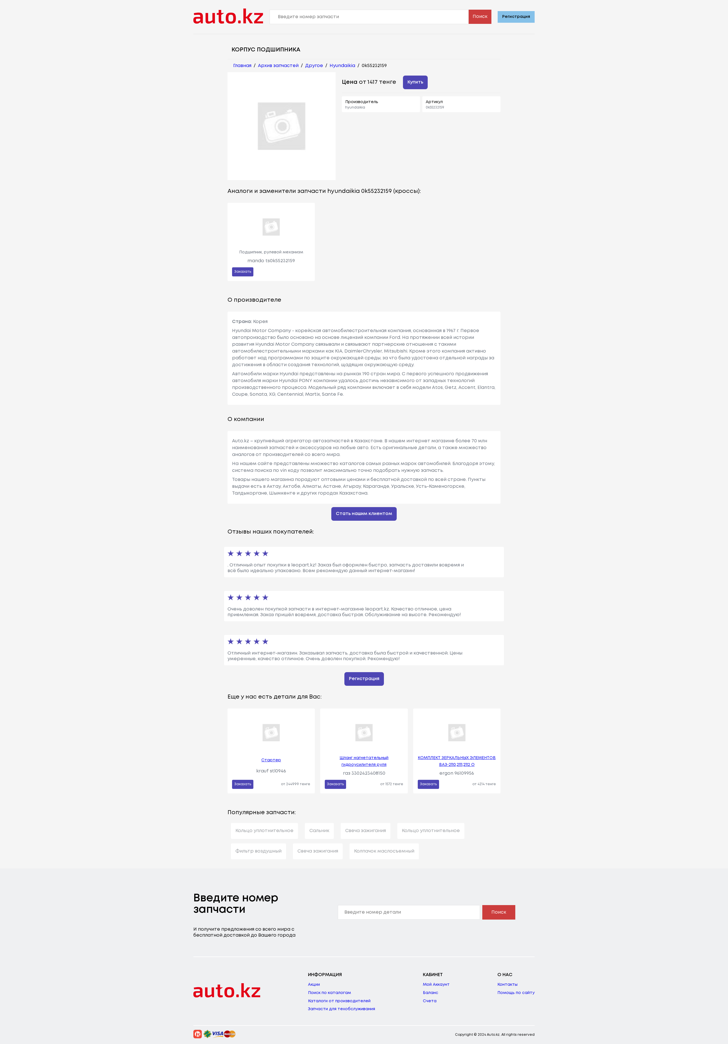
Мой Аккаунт (436, 984)
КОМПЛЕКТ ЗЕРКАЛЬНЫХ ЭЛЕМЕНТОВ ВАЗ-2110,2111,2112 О (457, 761)
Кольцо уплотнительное (264, 831)
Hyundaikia (342, 66)
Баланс (430, 993)
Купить (415, 82)
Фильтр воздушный (258, 851)
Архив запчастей (278, 66)
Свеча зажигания (365, 831)
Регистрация (516, 16)
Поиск (480, 16)
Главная (242, 66)
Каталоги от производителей (339, 1001)
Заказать (242, 271)
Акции (314, 984)
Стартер (271, 760)
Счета (430, 1001)
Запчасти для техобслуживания (341, 1009)
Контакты (507, 984)
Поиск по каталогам (329, 993)
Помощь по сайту (516, 993)
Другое (314, 66)
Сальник (319, 831)
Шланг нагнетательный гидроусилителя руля (364, 761)
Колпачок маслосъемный (384, 851)
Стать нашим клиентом (364, 514)
